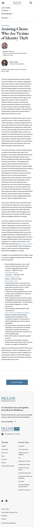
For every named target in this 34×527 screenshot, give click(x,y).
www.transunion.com (11, 277)
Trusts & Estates (23, 449)
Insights (3, 446)
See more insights (17, 382)
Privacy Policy (5, 509)
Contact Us (4, 452)
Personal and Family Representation (23, 485)
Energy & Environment (24, 473)
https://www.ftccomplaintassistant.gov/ (17, 312)
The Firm (4, 442)
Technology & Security (7, 466)
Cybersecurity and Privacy (23, 468)
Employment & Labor (24, 461)
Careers (3, 462)
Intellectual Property (24, 464)
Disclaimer (4, 515)
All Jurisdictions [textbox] (6, 13)
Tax (19, 458)
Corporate (5, 25)
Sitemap (3, 519)
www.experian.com (11, 272)
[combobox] (16, 13)
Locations (4, 459)
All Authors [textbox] (4, 18)
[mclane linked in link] (6, 501)
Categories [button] (5, 10)
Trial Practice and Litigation (23, 453)
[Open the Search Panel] (31, 3)
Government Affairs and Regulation (25, 477)
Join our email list (8, 421)
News (3, 456)
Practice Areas (23, 442)
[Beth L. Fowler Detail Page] (4, 63)
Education (21, 481)
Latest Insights (6, 8)
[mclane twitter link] (2, 501)
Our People (4, 449)
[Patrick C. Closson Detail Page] (4, 45)
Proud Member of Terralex (12, 434)
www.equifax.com (11, 281)
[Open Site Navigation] (3, 3)
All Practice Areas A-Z (24, 490)
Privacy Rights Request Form (9, 512)
